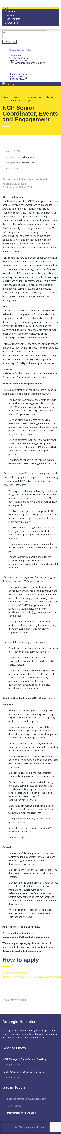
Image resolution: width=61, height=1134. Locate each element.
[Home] (8, 84)
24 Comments (12, 168)
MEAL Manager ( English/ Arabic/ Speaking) (24, 1059)
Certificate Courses (20, 58)
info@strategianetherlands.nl (21, 1112)
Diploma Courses (18, 60)
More (12, 71)
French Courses (18, 68)
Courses (14, 53)
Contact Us (15, 81)
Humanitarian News (20, 74)
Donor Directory (18, 76)
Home (5, 97)
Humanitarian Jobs (20, 50)
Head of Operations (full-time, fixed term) (23, 1072)
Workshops (15, 55)
